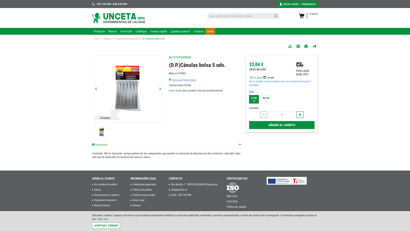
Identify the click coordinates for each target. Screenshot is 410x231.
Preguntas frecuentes (105, 200)
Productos (99, 31)
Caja (251, 91)
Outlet (210, 31)
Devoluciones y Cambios (106, 195)
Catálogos (141, 31)
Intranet (137, 205)
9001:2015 (232, 196)
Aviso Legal (139, 200)
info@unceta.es (179, 189)
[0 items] (308, 14)
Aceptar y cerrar (106, 225)
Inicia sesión (175, 90)
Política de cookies (142, 189)
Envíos (97, 189)
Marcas (112, 31)
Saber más (102, 219)
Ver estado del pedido (105, 184)
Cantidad (253, 108)
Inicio (96, 38)
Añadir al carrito (281, 125)
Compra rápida (158, 31)
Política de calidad (236, 207)
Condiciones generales (144, 184)
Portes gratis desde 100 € (302, 72)
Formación (126, 31)
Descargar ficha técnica (184, 80)
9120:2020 (232, 201)
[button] (96, 88)
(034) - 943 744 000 (181, 195)
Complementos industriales (127, 38)
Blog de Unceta (102, 205)
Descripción (101, 144)
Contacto (198, 31)
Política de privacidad (144, 195)
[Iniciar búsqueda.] (275, 16)
